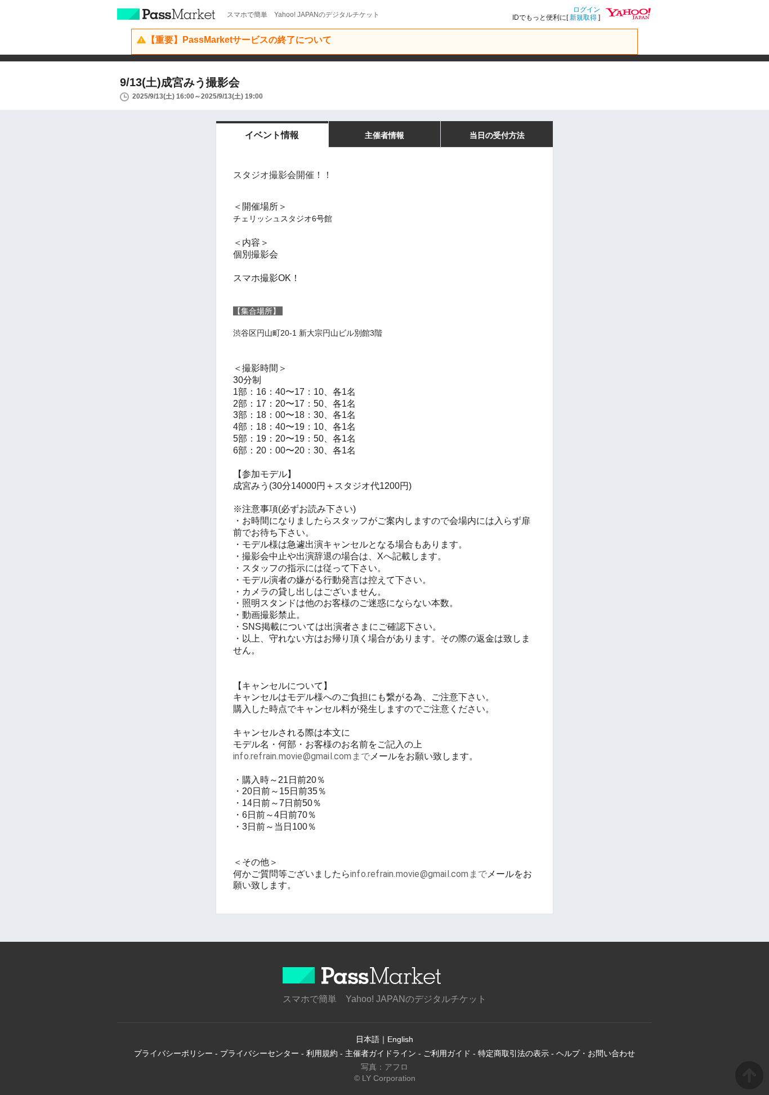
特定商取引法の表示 (513, 1053)
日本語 (367, 1039)
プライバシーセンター (259, 1053)
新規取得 (583, 17)
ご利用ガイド (447, 1053)
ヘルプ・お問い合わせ (595, 1053)
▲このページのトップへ (749, 1075)
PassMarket (166, 14)
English (400, 1039)
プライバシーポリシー (173, 1053)
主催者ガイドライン (380, 1053)
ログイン (586, 10)
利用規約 (322, 1053)
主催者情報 (384, 135)
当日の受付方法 (497, 135)
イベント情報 (272, 135)
